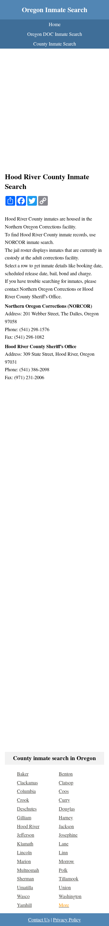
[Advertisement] (54, 112)
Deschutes (27, 808)
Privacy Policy (67, 919)
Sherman (25, 878)
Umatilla (25, 887)
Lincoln (24, 852)
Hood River (28, 826)
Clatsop (66, 782)
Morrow (66, 861)
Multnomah (28, 870)
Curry (64, 800)
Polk (63, 870)
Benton (66, 773)
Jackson (66, 826)
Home (55, 24)
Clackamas (27, 782)
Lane (63, 843)
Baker (22, 773)
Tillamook (68, 878)
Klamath (25, 843)
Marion (24, 861)
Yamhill (24, 905)
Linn (63, 852)
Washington (70, 896)
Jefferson (25, 835)
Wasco (23, 896)
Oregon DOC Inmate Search (54, 34)
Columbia (26, 791)
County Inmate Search (54, 43)
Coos (64, 791)
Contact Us (39, 919)
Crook (23, 800)
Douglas (67, 808)
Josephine (68, 835)
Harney (66, 817)
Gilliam (24, 817)
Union (65, 887)
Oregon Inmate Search (54, 10)
